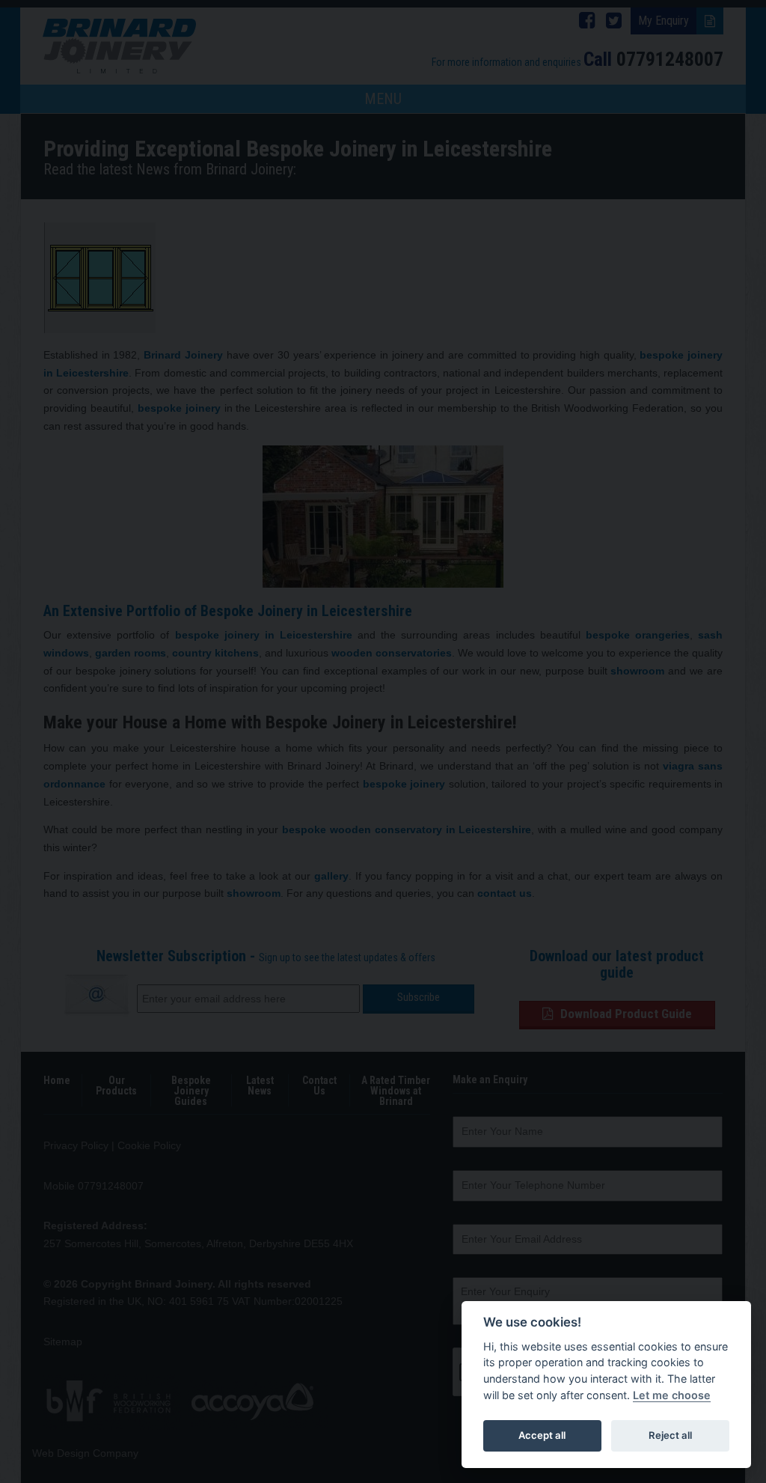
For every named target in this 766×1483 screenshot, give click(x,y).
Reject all (670, 1435)
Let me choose (672, 1395)
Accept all (542, 1435)
